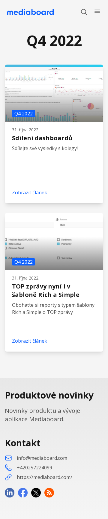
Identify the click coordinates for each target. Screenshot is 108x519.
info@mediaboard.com (42, 458)
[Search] (84, 12)
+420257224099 (34, 467)
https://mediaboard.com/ (44, 477)
